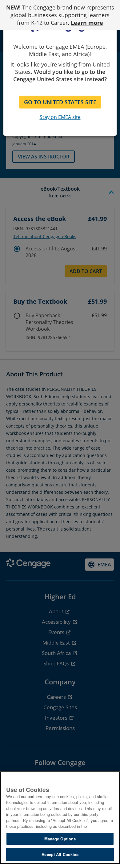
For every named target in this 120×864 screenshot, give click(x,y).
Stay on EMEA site (60, 117)
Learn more (87, 22)
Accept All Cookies (60, 854)
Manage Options (60, 839)
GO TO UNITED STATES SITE (60, 102)
